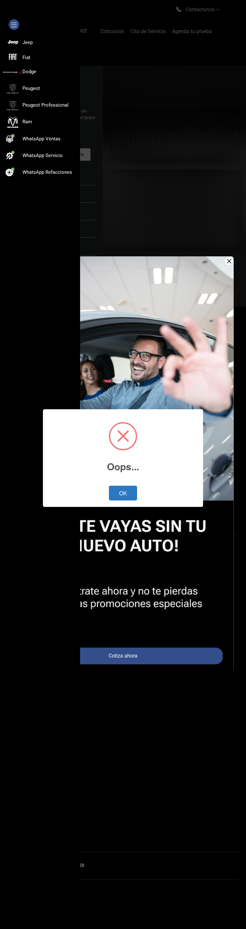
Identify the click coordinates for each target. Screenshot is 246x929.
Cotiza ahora (123, 656)
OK (123, 493)
